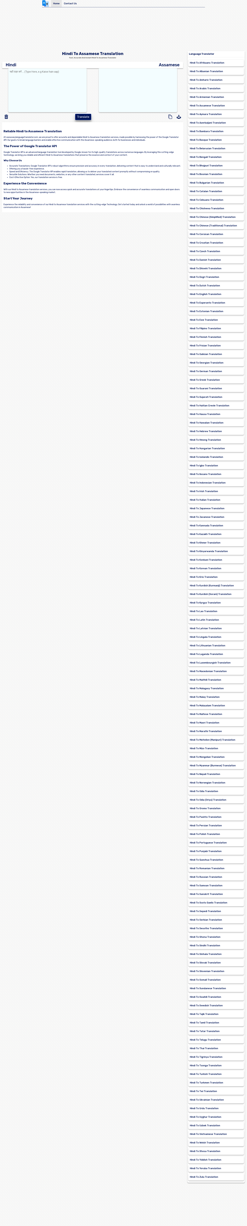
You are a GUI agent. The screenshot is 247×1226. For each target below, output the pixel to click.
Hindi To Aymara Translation (206, 114)
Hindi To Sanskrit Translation (206, 894)
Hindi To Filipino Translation (205, 328)
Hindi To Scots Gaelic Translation (208, 902)
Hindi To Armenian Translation (207, 97)
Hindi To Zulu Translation (204, 1177)
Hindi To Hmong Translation (205, 440)
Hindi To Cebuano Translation (206, 200)
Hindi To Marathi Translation (206, 731)
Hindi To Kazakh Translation (205, 534)
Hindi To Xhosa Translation (205, 1151)
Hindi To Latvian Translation (206, 628)
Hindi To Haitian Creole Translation (209, 405)
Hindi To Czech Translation (205, 251)
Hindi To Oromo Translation (205, 808)
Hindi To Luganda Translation (206, 654)
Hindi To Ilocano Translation (205, 474)
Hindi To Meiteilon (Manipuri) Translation (212, 739)
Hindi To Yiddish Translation (205, 1159)
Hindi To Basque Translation (206, 140)
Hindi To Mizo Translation (204, 748)
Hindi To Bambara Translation (206, 131)
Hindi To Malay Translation (205, 697)
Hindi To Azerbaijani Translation (208, 122)
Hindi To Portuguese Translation (208, 842)
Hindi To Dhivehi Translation (205, 268)
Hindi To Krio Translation (204, 577)
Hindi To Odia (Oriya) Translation (208, 799)
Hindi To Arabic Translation (205, 88)
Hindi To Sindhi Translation (205, 945)
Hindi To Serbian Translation (206, 919)
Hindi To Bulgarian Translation (207, 182)
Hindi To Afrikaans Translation (207, 62)
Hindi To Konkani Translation (206, 560)
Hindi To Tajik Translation (204, 1014)
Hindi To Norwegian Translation (207, 782)
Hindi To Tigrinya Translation (206, 1057)
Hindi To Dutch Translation (205, 285)
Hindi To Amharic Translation (206, 80)
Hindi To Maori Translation (204, 722)
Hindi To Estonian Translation (206, 311)
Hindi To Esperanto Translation (207, 302)
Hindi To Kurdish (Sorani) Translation (210, 594)
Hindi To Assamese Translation (207, 105)
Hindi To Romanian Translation (207, 868)
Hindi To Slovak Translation (205, 962)
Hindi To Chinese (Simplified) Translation (213, 217)
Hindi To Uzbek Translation (205, 1125)
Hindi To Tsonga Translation (206, 1065)
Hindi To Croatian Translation (206, 242)
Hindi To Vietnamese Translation (208, 1134)
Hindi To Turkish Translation (206, 1074)
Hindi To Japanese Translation (207, 508)
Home (56, 3)
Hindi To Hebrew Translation (206, 431)
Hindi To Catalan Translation (206, 191)
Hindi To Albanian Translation (206, 71)
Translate (83, 117)
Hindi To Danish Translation (205, 260)
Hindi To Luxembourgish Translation (210, 662)
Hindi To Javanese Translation (207, 517)
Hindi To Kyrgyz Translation (205, 602)
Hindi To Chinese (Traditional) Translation (213, 225)
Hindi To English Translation (205, 294)
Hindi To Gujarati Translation (206, 397)
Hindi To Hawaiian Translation (206, 422)
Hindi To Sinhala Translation (206, 954)
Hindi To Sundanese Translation (208, 988)
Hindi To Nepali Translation (205, 774)
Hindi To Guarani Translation (206, 388)
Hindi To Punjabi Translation (206, 851)
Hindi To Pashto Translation (205, 817)
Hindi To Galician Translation (206, 354)
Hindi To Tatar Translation (205, 1031)
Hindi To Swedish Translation (206, 1005)
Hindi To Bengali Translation (206, 157)
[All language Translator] (46, 3)
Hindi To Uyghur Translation (205, 1117)
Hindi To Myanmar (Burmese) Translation (213, 765)
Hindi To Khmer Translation (205, 542)
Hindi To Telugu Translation (205, 1039)
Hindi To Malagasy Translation (207, 688)
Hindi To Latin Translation (204, 619)
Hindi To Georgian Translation (206, 362)
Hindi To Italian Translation (205, 500)
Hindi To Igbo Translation (204, 465)
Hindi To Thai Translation (204, 1048)
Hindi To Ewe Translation (204, 320)
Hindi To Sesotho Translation (206, 928)
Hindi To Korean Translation (205, 568)
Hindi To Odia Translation (204, 791)
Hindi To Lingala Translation (205, 637)
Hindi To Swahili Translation (205, 997)
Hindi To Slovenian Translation (207, 971)
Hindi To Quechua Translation (206, 859)
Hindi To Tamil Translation (204, 1022)
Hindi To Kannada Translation (206, 525)
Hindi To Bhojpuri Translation (206, 165)
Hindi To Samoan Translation (206, 885)
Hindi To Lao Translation (203, 611)
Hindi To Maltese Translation (206, 714)
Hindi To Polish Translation (205, 834)
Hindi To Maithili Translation (205, 679)
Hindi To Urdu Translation (204, 1108)
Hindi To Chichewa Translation (207, 208)
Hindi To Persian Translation (206, 825)
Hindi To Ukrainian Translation (207, 1099)
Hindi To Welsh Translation (205, 1142)
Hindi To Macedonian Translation (208, 671)
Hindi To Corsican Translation (206, 234)
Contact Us (70, 3)
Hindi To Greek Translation (205, 380)
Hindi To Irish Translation (204, 491)
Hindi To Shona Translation (205, 937)
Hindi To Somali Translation (205, 979)
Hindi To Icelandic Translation (206, 457)
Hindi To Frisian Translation (205, 345)
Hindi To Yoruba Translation (205, 1168)
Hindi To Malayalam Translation (207, 705)
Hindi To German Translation (206, 371)
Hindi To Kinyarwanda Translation (209, 551)
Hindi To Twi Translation (203, 1091)
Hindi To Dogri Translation (204, 277)
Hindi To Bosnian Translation (206, 174)
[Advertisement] (123, 29)
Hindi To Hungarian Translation (207, 448)
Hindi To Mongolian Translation (207, 757)
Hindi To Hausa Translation (205, 414)
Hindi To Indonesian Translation (208, 482)
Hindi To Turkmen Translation (206, 1082)
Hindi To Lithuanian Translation (207, 645)
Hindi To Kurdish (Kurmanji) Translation (212, 585)
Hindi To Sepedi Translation (205, 911)
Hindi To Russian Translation (206, 877)
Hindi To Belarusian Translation (207, 148)
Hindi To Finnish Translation (205, 337)
